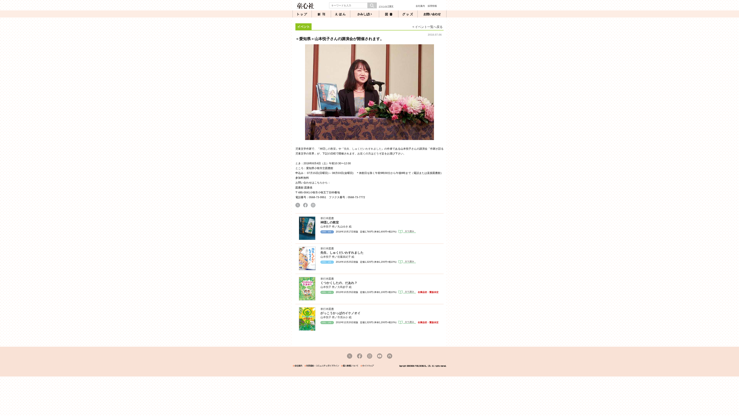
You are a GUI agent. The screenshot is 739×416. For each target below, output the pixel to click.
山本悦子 (325, 226)
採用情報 (432, 6)
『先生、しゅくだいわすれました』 (362, 148)
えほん (340, 14)
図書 (389, 14)
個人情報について (350, 366)
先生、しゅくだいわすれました (342, 252)
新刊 (322, 14)
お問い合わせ (432, 14)
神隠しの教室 (329, 222)
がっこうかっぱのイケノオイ (340, 313)
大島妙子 (342, 287)
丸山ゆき (342, 226)
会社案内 (420, 6)
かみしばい (364, 14)
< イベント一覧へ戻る (427, 27)
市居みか (342, 317)
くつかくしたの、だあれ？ (338, 282)
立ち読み (407, 231)
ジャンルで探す (386, 6)
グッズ (408, 14)
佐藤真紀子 (344, 256)
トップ (302, 14)
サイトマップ (368, 366)
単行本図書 (327, 218)
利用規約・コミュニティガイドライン (322, 366)
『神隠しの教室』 (328, 148)
